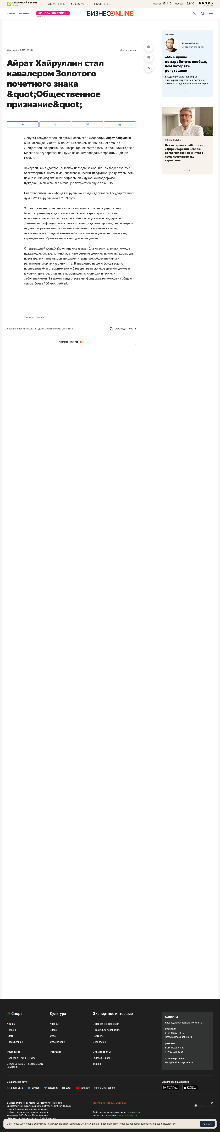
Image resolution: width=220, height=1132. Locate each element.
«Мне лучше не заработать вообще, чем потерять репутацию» (186, 64)
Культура (58, 1013)
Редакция (13, 1051)
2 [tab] (186, 92)
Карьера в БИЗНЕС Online (21, 1058)
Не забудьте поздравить (106, 1029)
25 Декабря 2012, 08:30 (20, 50)
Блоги (10, 1036)
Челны (157, 3)
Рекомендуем (173, 139)
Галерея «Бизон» (102, 1058)
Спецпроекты (102, 1051)
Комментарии (71, 342)
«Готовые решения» (193, 47)
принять (207, 1124)
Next (209, 93)
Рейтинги (98, 1036)
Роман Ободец (190, 43)
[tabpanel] (187, 61)
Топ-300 (97, 1064)
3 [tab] (188, 92)
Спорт (16, 1013)
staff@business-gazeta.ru (179, 1062)
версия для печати (125, 328)
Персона (11, 1029)
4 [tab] (189, 170)
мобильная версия (105, 1087)
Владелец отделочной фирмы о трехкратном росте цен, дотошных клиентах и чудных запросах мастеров (186, 80)
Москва (179, 3)
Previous (166, 93)
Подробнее (169, 1123)
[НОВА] (53, 14)
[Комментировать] (148, 47)
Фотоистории (57, 1042)
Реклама (55, 1051)
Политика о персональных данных (109, 1103)
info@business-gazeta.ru (178, 1037)
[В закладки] (148, 57)
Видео (53, 1029)
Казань (11, 13)
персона (169, 34)
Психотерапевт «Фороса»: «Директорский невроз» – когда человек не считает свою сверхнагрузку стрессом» (184, 152)
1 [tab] (185, 92)
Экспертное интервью (113, 1013)
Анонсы (54, 1023)
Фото (53, 1036)
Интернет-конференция (106, 1023)
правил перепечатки (127, 1115)
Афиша (11, 1023)
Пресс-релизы (15, 1042)
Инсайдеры (99, 1042)
